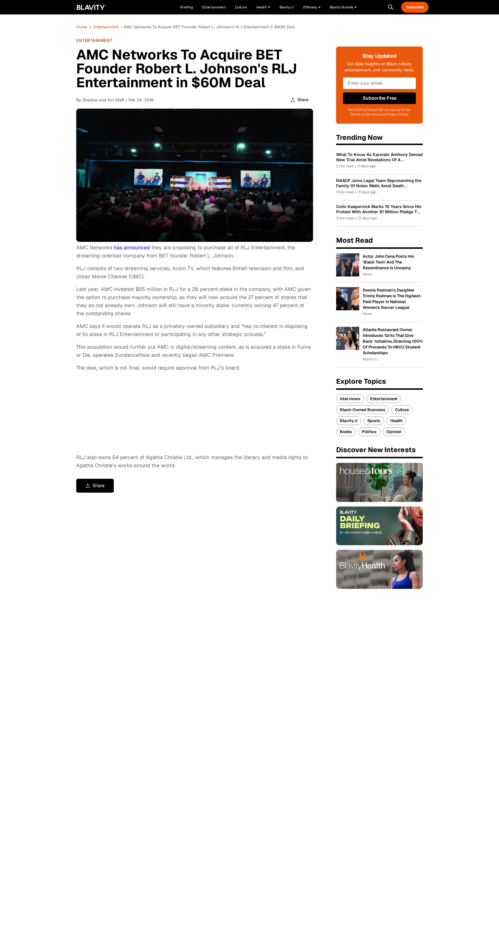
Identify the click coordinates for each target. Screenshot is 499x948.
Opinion (393, 431)
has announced (132, 247)
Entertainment (106, 26)
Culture (402, 409)
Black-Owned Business (362, 409)
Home (81, 26)
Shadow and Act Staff (103, 99)
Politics (369, 431)
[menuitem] (263, 7)
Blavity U (349, 420)
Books (346, 431)
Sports (373, 420)
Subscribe (415, 7)
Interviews (350, 398)
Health (396, 420)
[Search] (390, 7)
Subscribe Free (379, 98)
